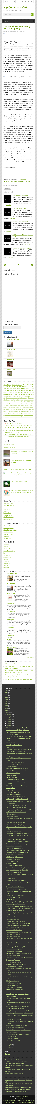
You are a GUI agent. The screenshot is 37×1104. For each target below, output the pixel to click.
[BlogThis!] (7, 189)
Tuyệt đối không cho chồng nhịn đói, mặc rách (18, 1030)
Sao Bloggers (7, 563)
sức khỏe (19, 401)
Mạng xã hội (8, 405)
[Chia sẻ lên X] (9, 189)
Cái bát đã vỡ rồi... (11, 742)
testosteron (17, 415)
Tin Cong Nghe (11, 583)
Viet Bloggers (10, 603)
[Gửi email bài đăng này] (5, 189)
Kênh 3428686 (12, 396)
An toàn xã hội (7, 557)
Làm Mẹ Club (7, 546)
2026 (6, 690)
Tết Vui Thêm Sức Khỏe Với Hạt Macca (15, 1091)
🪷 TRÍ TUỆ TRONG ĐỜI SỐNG (13, 423)
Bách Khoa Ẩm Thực (9, 551)
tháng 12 (9, 714)
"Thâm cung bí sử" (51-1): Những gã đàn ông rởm (19, 736)
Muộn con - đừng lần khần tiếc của (15, 822)
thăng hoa (28, 390)
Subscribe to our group (11, 324)
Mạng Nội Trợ (10, 359)
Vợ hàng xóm (18, 407)
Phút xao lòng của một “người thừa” (15, 904)
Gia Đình (7, 185)
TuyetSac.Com (11, 369)
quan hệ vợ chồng (13, 401)
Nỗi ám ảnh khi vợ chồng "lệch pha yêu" (16, 889)
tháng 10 (9, 719)
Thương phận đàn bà (11, 803)
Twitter (7, 181)
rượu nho (13, 415)
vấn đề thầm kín (22, 416)
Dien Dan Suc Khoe (12, 573)
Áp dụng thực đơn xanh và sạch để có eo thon (17, 436)
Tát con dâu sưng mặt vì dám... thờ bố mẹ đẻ (18, 850)
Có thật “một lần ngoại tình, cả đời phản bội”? (18, 1025)
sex (28, 388)
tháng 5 (9, 1047)
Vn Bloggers (15, 1102)
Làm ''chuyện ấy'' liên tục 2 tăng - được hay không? (19, 957)
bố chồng (9, 392)
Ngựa (12, 405)
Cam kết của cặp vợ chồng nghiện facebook (18, 1034)
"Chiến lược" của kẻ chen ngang (14, 854)
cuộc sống (20, 398)
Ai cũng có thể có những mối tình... (15, 1008)
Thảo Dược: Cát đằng (10, 664)
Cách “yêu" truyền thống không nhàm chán (17, 730)
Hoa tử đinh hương (16, 403)
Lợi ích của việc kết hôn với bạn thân (16, 805)
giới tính (17, 386)
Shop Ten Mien (7, 526)
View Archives (7, 331)
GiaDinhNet (14, 185)
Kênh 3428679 (9, 398)
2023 (6, 697)
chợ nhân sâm (20, 409)
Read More (8, 205)
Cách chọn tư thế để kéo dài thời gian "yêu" (17, 1006)
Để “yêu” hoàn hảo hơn (12, 734)
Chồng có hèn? (10, 756)
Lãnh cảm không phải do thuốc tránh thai (17, 799)
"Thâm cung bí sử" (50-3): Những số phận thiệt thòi (19, 902)
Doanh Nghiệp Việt (13, 1100)
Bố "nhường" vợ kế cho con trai (14, 857)
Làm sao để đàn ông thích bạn (20, 195)
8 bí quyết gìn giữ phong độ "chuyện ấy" (16, 785)
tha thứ (21, 415)
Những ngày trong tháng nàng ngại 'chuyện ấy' (18, 810)
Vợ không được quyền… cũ (13, 919)
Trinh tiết (15, 398)
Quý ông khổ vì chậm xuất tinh (14, 989)
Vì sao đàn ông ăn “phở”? (13, 859)
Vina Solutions (11, 611)
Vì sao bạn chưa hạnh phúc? (20, 221)
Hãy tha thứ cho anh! (12, 1032)
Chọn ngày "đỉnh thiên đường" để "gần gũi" (17, 768)
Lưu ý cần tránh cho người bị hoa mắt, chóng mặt (18, 434)
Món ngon (28, 403)
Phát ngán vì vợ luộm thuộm (13, 1019)
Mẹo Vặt (20, 392)
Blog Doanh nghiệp (8, 503)
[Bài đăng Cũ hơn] (32, 265)
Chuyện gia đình (15, 399)
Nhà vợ (15, 405)
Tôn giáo (6, 559)
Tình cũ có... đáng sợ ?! (12, 1038)
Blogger (21, 1098)
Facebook (23, 179)
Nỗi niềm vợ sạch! (11, 814)
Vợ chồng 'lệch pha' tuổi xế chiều (15, 887)
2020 (6, 701)
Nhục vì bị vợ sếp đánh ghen (14, 987)
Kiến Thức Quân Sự (9, 517)
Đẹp (32, 416)
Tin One (9, 639)
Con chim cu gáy (10, 991)
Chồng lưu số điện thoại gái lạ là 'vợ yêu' (17, 870)
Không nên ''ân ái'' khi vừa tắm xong (15, 751)
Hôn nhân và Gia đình (28, 399)
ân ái (20, 396)
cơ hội (25, 409)
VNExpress (23, 386)
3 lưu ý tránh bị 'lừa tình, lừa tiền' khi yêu (17, 927)
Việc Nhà (26, 392)
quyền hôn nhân (7, 415)
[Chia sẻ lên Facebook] (10, 189)
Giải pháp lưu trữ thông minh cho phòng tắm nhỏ (19, 953)
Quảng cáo (6, 536)
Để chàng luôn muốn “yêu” (13, 773)
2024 (6, 695)
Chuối (26, 401)
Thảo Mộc (5, 1100)
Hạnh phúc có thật (11, 996)
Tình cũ (13, 407)
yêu (26, 388)
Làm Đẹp (6, 565)
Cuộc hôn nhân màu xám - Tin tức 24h (16, 770)
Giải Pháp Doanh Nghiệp (25, 1100)
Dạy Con (21, 399)
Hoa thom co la (11, 635)
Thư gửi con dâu (10, 878)
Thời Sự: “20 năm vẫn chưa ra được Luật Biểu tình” (18, 679)
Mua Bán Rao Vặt (8, 532)
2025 (6, 693)
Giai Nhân (6, 567)
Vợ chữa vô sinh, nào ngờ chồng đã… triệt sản (18, 867)
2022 (6, 699)
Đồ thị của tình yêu (11, 1036)
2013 (6, 712)
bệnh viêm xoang (28, 407)
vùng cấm (17, 416)
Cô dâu (31, 388)
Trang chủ (7, 1054)
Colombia (30, 401)
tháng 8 (9, 723)
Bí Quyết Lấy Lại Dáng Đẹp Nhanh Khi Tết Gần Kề (18, 1089)
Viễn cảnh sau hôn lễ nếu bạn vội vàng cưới (18, 841)
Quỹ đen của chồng (11, 777)
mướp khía (21, 411)
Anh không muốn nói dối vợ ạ (14, 745)
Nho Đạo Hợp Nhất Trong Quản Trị (14, 1073)
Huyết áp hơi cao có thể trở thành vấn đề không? (18, 1087)
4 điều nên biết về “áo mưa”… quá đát (16, 812)
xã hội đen (28, 416)
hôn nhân (22, 388)
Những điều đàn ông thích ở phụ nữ (15, 796)
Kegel (22, 403)
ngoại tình (17, 390)
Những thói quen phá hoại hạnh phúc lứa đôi (18, 1011)
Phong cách (20, 405)
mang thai (11, 390)
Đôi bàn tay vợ (10, 899)
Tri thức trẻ (9, 407)
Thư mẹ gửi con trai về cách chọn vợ (16, 779)
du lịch (31, 392)
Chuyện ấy (18, 394)
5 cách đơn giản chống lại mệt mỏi (15, 910)
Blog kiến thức (7, 509)
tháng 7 (9, 725)
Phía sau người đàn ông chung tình (21, 248)
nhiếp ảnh (14, 413)
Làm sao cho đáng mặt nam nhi (14, 917)
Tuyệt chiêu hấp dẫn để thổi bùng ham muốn (18, 732)
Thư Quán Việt (11, 593)
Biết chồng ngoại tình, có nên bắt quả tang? (17, 994)
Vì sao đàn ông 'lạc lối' (9, 447)
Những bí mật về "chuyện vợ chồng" (16, 921)
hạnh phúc (25, 384)
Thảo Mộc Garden (12, 647)
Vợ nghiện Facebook (11, 766)
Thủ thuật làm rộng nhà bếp (13, 962)
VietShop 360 (7, 538)
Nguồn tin (6, 511)
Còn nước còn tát (11, 863)
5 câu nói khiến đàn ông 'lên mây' (15, 1027)
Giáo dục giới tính (8, 519)
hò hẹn (11, 386)
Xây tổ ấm (6, 544)
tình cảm (13, 416)
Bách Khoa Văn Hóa (9, 505)
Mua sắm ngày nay (8, 528)
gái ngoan (29, 409)
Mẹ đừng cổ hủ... (10, 788)
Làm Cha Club (7, 549)
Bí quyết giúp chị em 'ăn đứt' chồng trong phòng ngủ (17, 469)
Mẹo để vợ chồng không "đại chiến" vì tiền (17, 925)
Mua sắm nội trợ (8, 515)
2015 (6, 708)
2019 (6, 703)
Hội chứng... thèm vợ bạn (13, 955)
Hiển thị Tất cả (30, 657)
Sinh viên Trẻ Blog (8, 555)
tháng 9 (9, 721)
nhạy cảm (19, 413)
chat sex (7, 409)
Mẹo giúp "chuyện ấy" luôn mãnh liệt (16, 880)
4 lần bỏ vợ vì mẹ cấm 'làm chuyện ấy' (16, 964)
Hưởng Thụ (11, 394)
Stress (28, 405)
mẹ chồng (25, 411)
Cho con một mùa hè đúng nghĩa (14, 762)
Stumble (21, 181)
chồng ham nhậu (13, 409)
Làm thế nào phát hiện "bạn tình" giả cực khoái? (19, 932)
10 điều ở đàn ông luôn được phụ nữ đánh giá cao (19, 908)
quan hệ (23, 413)
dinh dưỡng (6, 401)
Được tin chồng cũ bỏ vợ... (13, 897)
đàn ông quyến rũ (25, 394)
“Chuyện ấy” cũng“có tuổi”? (13, 792)
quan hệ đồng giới (29, 413)
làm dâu (15, 392)
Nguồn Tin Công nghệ (13, 339)
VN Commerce (22, 1102)
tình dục (25, 398)
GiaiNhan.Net (10, 627)
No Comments (20, 31)
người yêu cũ (8, 413)
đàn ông (6, 386)
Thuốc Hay (6, 561)
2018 (6, 706)
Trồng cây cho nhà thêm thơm (19, 481)
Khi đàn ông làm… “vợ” (12, 861)
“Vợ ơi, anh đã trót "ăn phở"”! (14, 764)
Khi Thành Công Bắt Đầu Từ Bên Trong (15, 1060)
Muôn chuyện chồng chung (13, 794)
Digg (28, 181)
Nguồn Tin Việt (11, 349)
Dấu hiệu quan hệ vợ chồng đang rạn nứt (17, 824)
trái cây (6, 416)
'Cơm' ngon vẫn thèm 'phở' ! (19, 208)
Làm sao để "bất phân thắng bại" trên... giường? (17, 28)
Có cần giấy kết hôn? (12, 775)
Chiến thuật (25, 396)
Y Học (23, 407)
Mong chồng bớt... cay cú (13, 934)
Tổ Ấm (31, 384)
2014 (6, 710)
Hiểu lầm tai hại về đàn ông (13, 983)
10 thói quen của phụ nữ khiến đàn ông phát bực (19, 749)
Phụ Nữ (24, 405)
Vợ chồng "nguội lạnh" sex (13, 960)
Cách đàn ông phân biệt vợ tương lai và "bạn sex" (19, 1013)
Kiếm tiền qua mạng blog (10, 530)
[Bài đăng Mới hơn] (5, 265)
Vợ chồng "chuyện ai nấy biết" (14, 966)
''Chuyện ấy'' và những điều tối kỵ (15, 865)
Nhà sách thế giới (8, 534)
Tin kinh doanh (7, 513)
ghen (29, 396)
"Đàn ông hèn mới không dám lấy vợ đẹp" (17, 727)
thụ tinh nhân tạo (27, 415)
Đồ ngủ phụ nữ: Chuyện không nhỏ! (15, 839)
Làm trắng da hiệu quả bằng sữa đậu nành (17, 833)
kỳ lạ (5, 388)
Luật (25, 403)
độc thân (9, 388)
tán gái (9, 416)
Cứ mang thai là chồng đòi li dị (14, 930)
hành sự (8, 411)
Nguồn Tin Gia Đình (16, 7)
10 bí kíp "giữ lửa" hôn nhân (13, 831)
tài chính (30, 386)
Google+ (14, 181)
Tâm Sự (30, 398)
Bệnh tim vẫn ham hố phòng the (14, 848)
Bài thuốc (23, 401)
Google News (16, 388)
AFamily (6, 394)
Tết (17, 396)
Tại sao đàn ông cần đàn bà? (14, 846)
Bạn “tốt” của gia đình (12, 816)
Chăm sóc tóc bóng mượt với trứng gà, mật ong (19, 906)
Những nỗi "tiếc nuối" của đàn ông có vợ (17, 852)
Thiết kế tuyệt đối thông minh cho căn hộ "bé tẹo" (19, 753)
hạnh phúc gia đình (14, 411)
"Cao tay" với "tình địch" (12, 981)
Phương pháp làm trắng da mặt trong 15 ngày (18, 923)
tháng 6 (9, 1045)
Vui (4, 553)
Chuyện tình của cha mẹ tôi (13, 872)
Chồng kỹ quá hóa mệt (12, 985)
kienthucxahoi (10, 619)
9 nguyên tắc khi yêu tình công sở (15, 895)
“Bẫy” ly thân (9, 790)
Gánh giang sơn (10, 747)
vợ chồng (6, 390)
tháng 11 (9, 717)
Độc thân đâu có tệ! (9, 444)
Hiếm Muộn (9, 403)
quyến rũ (23, 390)
